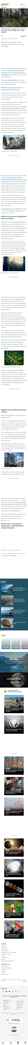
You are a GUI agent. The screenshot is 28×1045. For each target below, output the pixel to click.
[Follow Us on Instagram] (6, 991)
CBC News (14, 555)
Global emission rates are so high (9, 209)
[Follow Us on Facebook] (3, 991)
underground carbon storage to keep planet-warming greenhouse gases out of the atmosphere (13, 73)
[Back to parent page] (3, 6)
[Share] (2, 36)
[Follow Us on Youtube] (9, 991)
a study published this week (10, 80)
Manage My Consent (6, 954)
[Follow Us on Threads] (16, 991)
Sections (23, 7)
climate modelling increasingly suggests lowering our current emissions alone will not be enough (14, 179)
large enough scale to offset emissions (16, 436)
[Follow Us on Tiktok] (12, 991)
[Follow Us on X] (19, 991)
